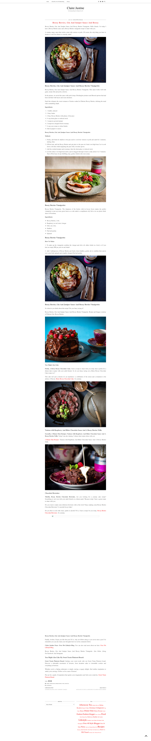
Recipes (101, 726)
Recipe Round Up (93, 727)
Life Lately (100, 717)
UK (104, 729)
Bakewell (97, 705)
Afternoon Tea (85, 704)
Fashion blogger (89, 714)
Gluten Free (84, 717)
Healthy (95, 717)
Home (48, 1)
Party (83, 727)
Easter (104, 711)
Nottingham (48, 685)
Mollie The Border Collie (99, 720)
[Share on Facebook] (49, 681)
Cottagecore (100, 708)
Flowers (99, 714)
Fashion (79, 714)
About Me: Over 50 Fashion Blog (58, 1)
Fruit (81, 717)
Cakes (87, 708)
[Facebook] (102, 1)
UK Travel (85, 732)
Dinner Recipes (58, 683)
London (89, 720)
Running (79, 729)
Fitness (96, 714)
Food (63, 683)
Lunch (92, 720)
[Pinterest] (100, 1)
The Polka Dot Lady (96, 729)
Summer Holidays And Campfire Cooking (56, 688)
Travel (101, 729)
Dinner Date (52, 683)
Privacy (68, 1)
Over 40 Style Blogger (91, 723)
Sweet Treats (90, 729)
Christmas (92, 708)
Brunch (83, 708)
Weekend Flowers (98, 732)
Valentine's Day (91, 732)
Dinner (74, 19)
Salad (82, 729)
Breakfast (79, 708)
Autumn (93, 705)
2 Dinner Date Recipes (52, 440)
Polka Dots (87, 727)
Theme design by (99, 739)
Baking (101, 705)
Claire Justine (75, 8)
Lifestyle (67, 683)
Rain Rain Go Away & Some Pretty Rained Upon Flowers (91, 688)
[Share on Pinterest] (51, 681)
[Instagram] (98, 1)
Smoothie (85, 729)
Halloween (90, 717)
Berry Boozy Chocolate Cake (65, 379)
